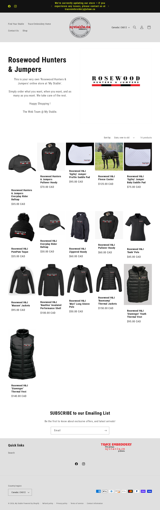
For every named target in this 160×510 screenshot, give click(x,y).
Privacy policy (61, 503)
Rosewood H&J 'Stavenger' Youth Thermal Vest (136, 313)
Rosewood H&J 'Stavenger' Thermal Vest (19, 388)
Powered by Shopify (31, 503)
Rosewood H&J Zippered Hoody (78, 250)
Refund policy (47, 503)
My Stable (19, 503)
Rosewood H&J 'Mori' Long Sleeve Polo (79, 303)
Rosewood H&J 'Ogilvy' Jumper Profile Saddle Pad (79, 174)
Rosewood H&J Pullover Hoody (106, 246)
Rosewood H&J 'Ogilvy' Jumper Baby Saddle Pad (136, 179)
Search (11, 452)
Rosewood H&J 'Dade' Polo (135, 251)
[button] (134, 27)
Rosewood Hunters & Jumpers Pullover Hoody (50, 179)
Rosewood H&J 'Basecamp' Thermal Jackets (107, 300)
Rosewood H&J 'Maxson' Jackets (20, 304)
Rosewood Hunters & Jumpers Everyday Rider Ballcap (21, 195)
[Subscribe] (105, 430)
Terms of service (77, 503)
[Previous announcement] (51, 6)
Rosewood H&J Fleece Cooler (106, 178)
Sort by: (107, 137)
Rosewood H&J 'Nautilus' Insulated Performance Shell (51, 305)
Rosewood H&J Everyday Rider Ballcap (48, 243)
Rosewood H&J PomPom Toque (19, 250)
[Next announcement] (108, 6)
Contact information (95, 503)
